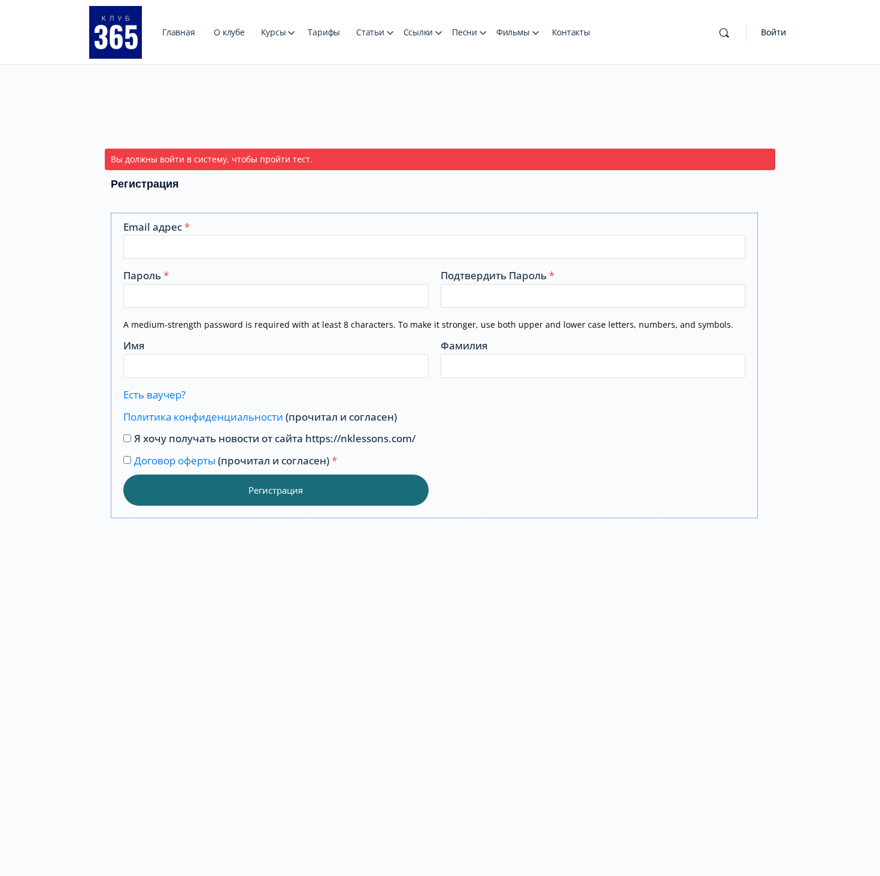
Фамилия (464, 345)
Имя (134, 345)
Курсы (273, 32)
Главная (178, 32)
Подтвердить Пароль (497, 275)
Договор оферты (175, 460)
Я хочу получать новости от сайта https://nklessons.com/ (274, 438)
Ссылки (418, 32)
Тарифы (324, 32)
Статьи (370, 32)
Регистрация (275, 490)
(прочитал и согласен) (260, 417)
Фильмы (513, 32)
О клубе (229, 32)
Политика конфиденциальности (203, 417)
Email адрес (156, 227)
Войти (773, 32)
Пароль (146, 275)
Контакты (571, 32)
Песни (464, 32)
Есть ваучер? (154, 394)
